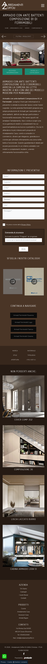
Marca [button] (15, 351)
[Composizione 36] (23, 446)
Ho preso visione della (18, 225)
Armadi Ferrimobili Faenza (23, 329)
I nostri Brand (23, 595)
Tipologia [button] (31, 355)
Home (6, 28)
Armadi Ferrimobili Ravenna (23, 315)
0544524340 (25, 635)
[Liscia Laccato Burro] (23, 496)
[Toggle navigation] (43, 5)
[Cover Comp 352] (23, 396)
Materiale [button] (31, 351)
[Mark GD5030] (4, 36)
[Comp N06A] (43, 36)
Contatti (23, 598)
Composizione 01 (37, 28)
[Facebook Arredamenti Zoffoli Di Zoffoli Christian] (23, 653)
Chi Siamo (23, 589)
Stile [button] (15, 355)
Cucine (23, 609)
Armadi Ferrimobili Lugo (23, 322)
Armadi (27, 28)
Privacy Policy (26, 225)
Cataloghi (23, 592)
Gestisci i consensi (21, 662)
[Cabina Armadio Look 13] (23, 546)
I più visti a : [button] (31, 360)
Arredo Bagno (23, 618)
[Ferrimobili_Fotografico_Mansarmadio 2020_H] (13, 281)
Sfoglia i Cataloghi (34, 72)
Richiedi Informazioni (12, 72)
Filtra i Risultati (23, 36)
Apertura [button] (15, 360)
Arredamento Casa (16, 28)
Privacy (3, 662)
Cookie (10, 662)
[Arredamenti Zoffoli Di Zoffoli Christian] (12, 5)
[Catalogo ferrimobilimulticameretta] (34, 281)
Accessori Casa (23, 615)
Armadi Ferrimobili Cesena (23, 336)
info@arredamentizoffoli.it (25, 638)
